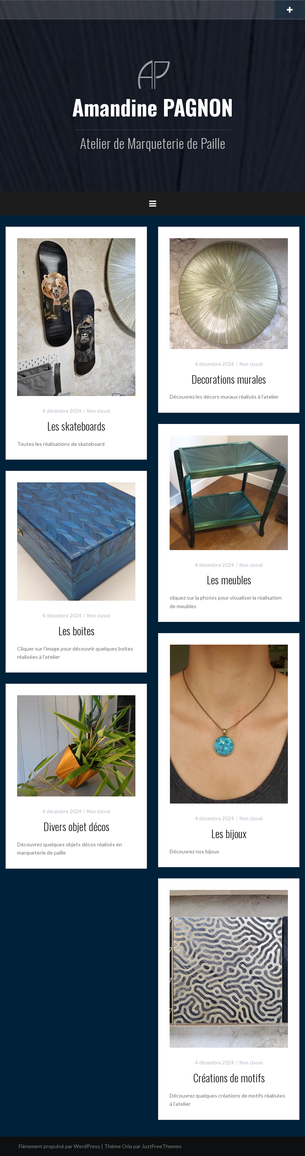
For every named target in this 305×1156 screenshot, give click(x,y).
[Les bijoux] (229, 723)
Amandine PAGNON (152, 106)
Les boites (76, 630)
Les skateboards (76, 426)
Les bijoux (229, 833)
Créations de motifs (229, 1077)
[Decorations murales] (229, 293)
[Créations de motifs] (229, 968)
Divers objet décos (76, 826)
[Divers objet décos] (76, 745)
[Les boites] (76, 541)
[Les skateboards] (76, 316)
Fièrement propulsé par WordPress (59, 1146)
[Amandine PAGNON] (152, 74)
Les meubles (229, 579)
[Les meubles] (229, 492)
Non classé (98, 411)
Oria (127, 1146)
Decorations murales (229, 379)
